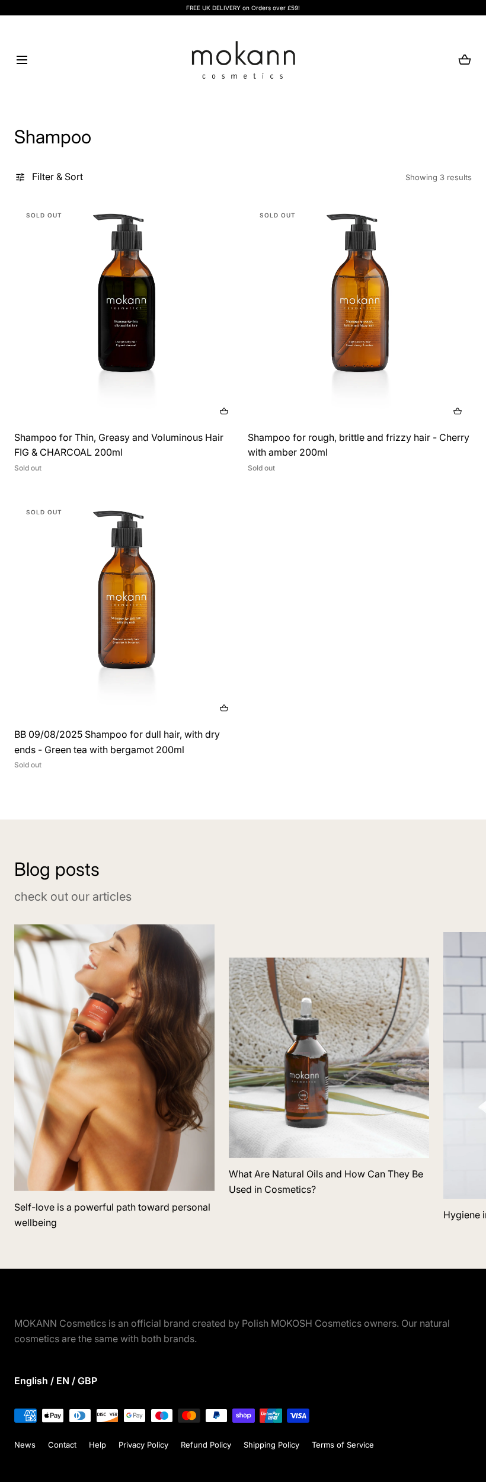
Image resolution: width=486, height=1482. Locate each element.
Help (97, 1444)
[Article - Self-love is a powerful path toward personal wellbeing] (114, 1057)
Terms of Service (343, 1444)
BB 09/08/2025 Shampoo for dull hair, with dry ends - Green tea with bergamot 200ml (117, 742)
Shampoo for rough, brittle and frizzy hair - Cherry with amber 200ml (358, 445)
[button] (21, 60)
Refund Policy (206, 1444)
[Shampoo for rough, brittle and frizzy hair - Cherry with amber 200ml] (360, 313)
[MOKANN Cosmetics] (243, 59)
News (25, 1444)
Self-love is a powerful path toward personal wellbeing (112, 1214)
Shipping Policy (271, 1444)
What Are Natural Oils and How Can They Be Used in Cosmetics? (326, 1181)
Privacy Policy (143, 1444)
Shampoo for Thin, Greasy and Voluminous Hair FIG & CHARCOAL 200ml (118, 445)
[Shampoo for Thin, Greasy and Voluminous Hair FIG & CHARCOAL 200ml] (126, 313)
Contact (62, 1444)
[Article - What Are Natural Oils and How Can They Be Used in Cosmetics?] (329, 1058)
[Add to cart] (224, 411)
